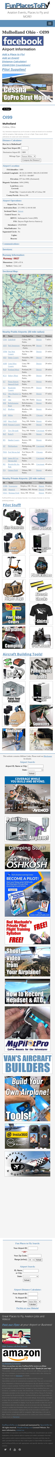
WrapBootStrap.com (24, 1427)
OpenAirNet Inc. (46, 1425)
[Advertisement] (27, 1205)
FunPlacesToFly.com (10, 1425)
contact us (20, 1430)
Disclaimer (16, 1417)
